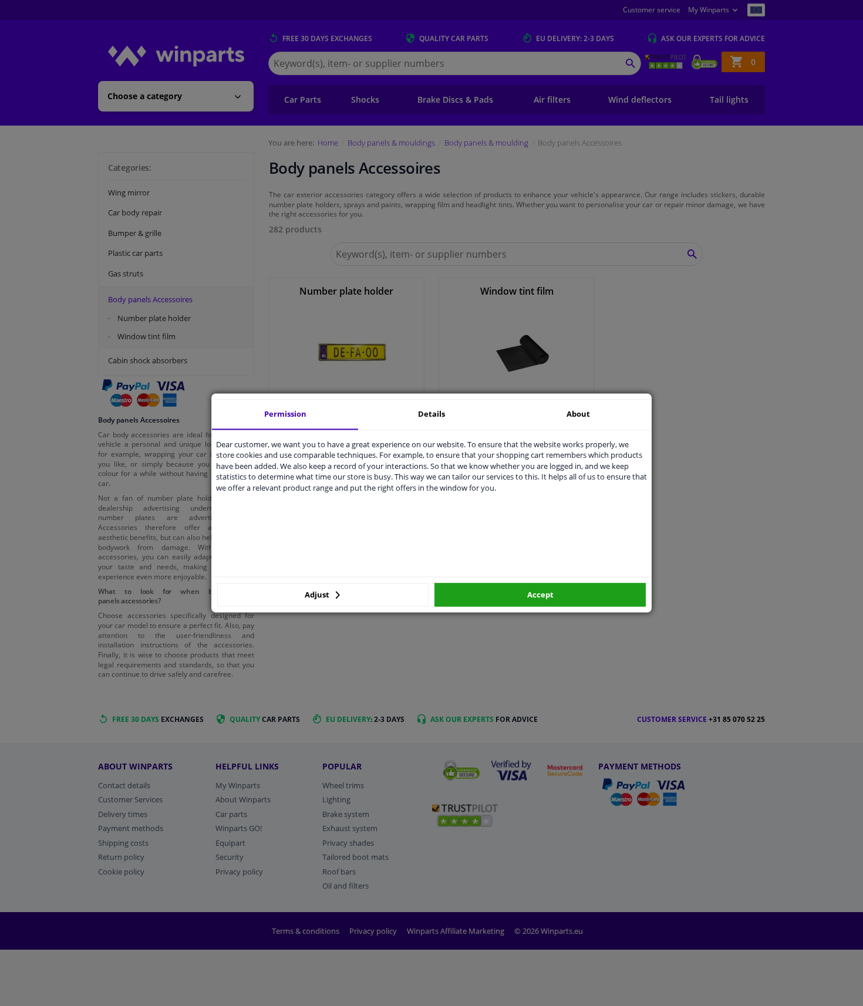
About (578, 414)
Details (431, 414)
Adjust (318, 594)
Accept (540, 594)
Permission (285, 414)
